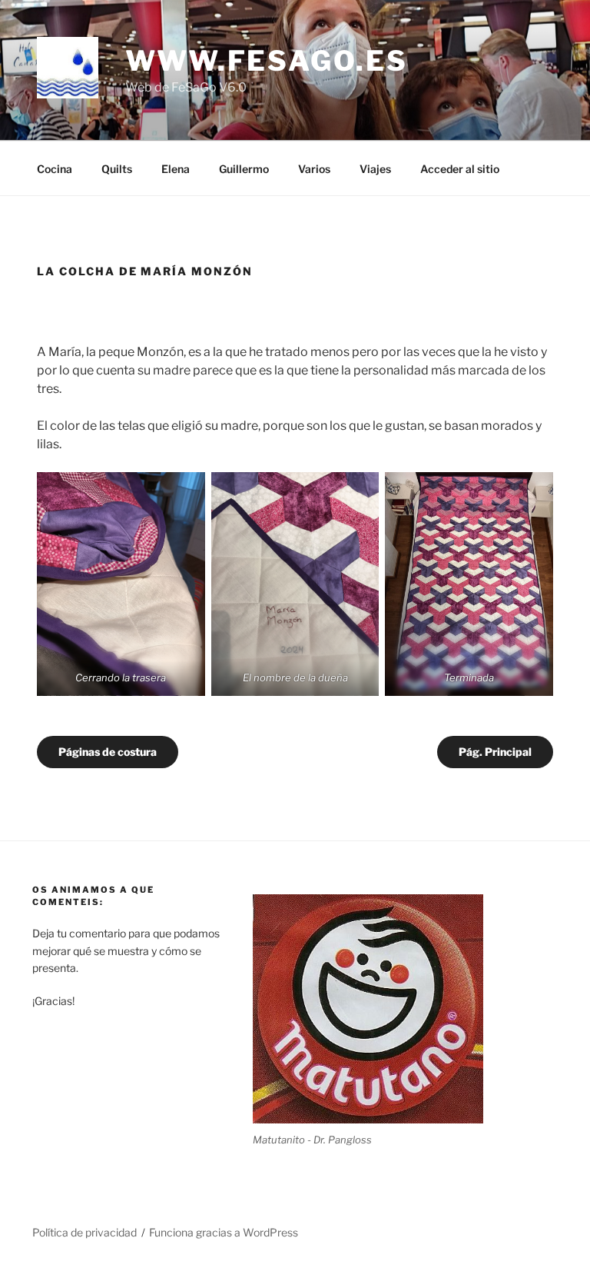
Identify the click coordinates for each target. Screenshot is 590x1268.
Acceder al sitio (459, 168)
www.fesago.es (266, 61)
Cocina (54, 168)
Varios (314, 168)
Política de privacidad (84, 1232)
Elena (175, 168)
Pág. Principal (495, 751)
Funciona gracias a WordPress (223, 1232)
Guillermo (244, 168)
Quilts (116, 168)
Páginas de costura (107, 751)
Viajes (375, 168)
